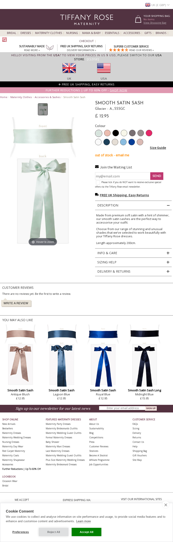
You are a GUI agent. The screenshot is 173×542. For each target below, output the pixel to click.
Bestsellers (7, 428)
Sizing (135, 428)
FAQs (135, 424)
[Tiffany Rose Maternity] (66, 27)
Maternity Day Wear (12, 446)
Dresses (25, 33)
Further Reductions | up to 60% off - (86, 90)
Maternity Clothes (48, 33)
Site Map (137, 459)
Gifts (147, 33)
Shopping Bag (139, 450)
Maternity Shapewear (13, 459)
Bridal (11, 33)
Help (134, 446)
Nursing (72, 33)
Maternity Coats (10, 455)
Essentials (112, 33)
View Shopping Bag (154, 22)
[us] (104, 74)
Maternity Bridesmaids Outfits (61, 428)
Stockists (93, 450)
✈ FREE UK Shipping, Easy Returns (86, 84)
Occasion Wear (9, 481)
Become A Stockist (98, 455)
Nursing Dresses (10, 441)
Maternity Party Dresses (58, 424)
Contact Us (138, 441)
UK (69, 78)
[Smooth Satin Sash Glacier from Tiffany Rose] (43, 109)
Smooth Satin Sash (20, 390)
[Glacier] (99, 133)
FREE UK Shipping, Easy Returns (124, 195)
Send (157, 176)
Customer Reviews (98, 446)
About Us (94, 424)
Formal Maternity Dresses (59, 437)
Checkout (86, 41)
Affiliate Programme (99, 459)
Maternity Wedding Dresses (16, 437)
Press (91, 441)
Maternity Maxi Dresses (58, 446)
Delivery (136, 432)
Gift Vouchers (139, 455)
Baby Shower (52, 441)
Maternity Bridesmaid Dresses (61, 464)
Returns (136, 437)
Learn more (83, 521)
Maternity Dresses (11, 432)
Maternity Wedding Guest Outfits (63, 432)
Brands (161, 33)
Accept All (86, 532)
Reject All (53, 532)
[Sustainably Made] (49, 48)
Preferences (20, 532)
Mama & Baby (91, 33)
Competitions (96, 437)
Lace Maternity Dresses (57, 450)
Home (3, 97)
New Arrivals (8, 424)
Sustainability (96, 428)
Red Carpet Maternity (13, 450)
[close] (165, 504)
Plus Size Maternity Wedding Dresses (65, 459)
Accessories (131, 33)
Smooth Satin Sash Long (144, 390)
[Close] (93, 59)
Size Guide (158, 147)
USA (104, 78)
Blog (91, 432)
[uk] (69, 74)
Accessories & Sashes (47, 97)
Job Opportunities (98, 464)
